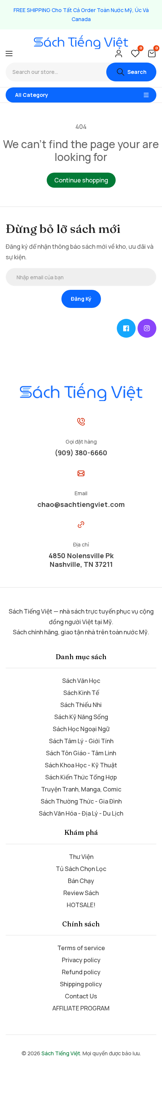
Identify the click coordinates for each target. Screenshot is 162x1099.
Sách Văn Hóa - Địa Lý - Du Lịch (81, 813)
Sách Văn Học (81, 681)
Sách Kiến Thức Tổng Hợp (81, 777)
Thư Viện (81, 857)
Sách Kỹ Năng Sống (81, 717)
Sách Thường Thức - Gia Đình (81, 801)
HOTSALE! (81, 905)
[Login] (118, 53)
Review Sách (81, 893)
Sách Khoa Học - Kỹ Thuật (81, 765)
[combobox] (56, 72)
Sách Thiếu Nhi (81, 705)
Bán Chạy (81, 881)
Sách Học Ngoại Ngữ (81, 729)
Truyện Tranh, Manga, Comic (81, 789)
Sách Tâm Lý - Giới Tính (81, 741)
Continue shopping (81, 180)
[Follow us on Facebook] (126, 328)
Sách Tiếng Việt (60, 1053)
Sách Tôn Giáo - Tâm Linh (81, 753)
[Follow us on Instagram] (147, 328)
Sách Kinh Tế (81, 693)
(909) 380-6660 (81, 452)
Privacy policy (81, 960)
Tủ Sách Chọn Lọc (81, 869)
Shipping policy (81, 984)
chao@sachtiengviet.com (81, 504)
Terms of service (81, 948)
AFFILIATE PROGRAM (81, 1008)
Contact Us (81, 996)
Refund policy (81, 972)
